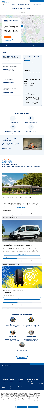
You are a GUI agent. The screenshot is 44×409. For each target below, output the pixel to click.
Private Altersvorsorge (21, 386)
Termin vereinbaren (28, 63)
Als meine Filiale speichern (29, 65)
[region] (22, 399)
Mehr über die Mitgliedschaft (21, 357)
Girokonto (19, 381)
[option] (11, 57)
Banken (11, 381)
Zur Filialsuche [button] (36, 45)
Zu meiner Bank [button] (7, 37)
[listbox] (11, 76)
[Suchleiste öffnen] (3, 4)
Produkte (3, 381)
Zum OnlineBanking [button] (8, 40)
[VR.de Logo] (6, 2)
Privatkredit (20, 384)
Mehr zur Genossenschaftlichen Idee (28, 371)
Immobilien (3, 384)
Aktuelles (11, 388)
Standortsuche (12, 384)
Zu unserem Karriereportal (7, 150)
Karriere (11, 386)
